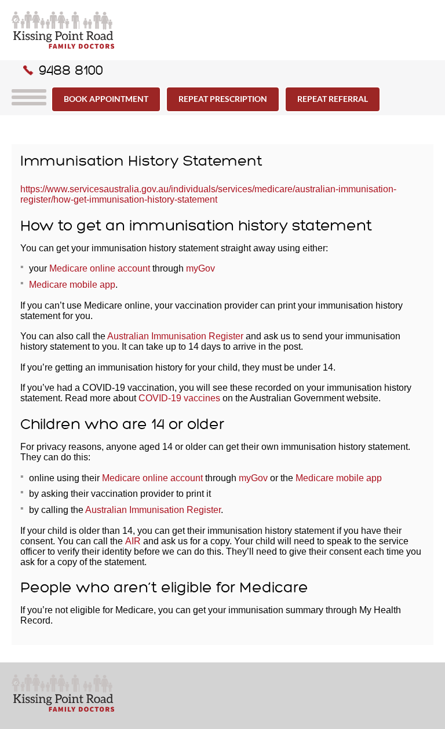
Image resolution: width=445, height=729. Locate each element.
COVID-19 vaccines (179, 398)
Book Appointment (106, 99)
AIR (134, 541)
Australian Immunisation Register (175, 336)
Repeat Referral (332, 99)
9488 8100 (71, 70)
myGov (200, 268)
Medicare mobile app (72, 285)
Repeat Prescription (222, 99)
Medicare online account (99, 268)
